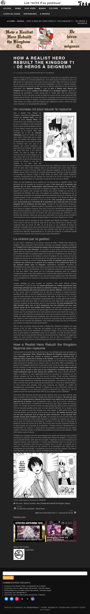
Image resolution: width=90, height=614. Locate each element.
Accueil (7, 8)
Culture (53, 8)
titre (15, 82)
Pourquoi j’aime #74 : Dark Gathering (58, 538)
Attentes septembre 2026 (29, 540)
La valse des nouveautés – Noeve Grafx (31, 508)
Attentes (66, 8)
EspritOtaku (35, 73)
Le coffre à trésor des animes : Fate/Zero (31, 595)
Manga (42, 8)
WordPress (33, 607)
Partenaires (30, 14)
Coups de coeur (11, 14)
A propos (45, 14)
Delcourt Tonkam (30, 503)
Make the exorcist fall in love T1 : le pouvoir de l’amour (54, 512)
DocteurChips (9, 590)
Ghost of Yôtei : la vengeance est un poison (30, 586)
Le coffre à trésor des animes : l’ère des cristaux (33, 588)
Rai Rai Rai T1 (22, 592)
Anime (18, 8)
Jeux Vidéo (30, 8)
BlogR (51, 607)
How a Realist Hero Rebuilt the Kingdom (50, 503)
